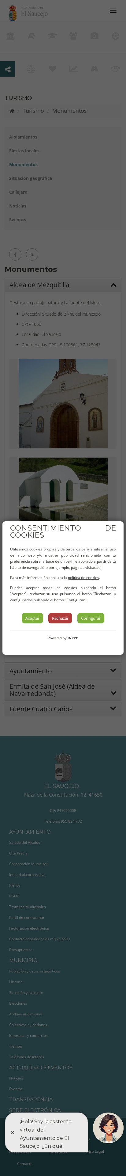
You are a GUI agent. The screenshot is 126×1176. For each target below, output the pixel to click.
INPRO (73, 638)
